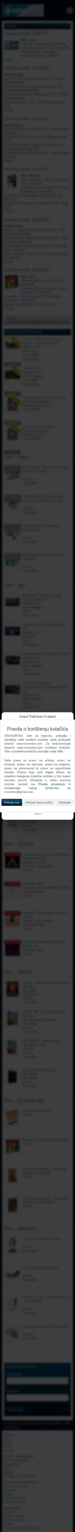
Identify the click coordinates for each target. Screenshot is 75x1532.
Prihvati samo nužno (39, 802)
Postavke (65, 802)
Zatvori (37, 814)
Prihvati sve (11, 802)
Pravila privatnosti (52, 784)
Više (60, 751)
